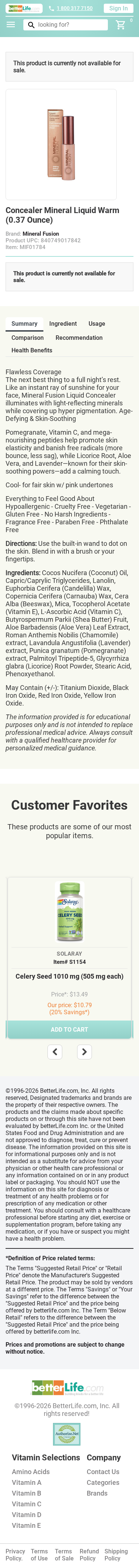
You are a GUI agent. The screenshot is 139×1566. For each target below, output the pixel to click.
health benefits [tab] (31, 350)
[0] (120, 24)
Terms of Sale (64, 1555)
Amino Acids (31, 1472)
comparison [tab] (27, 337)
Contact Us (103, 1472)
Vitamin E (26, 1525)
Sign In (118, 8)
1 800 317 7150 (75, 8)
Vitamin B (26, 1493)
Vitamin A (27, 1482)
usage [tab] (97, 323)
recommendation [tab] (79, 337)
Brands (97, 1493)
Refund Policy (89, 1555)
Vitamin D (27, 1515)
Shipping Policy (116, 1555)
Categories (103, 1482)
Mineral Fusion (41, 233)
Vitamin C (27, 1504)
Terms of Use (39, 1555)
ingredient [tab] (63, 323)
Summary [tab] (24, 323)
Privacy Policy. (15, 1555)
